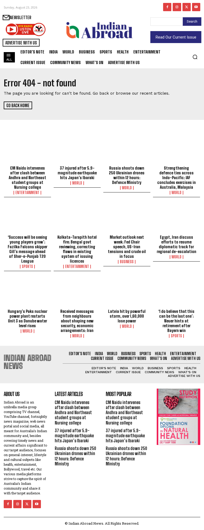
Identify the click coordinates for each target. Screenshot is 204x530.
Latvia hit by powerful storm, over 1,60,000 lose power (127, 316)
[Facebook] (167, 7)
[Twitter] (186, 7)
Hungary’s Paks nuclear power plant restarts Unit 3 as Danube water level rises (27, 318)
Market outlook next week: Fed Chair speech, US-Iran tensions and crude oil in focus (127, 247)
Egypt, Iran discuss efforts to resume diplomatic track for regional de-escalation (176, 244)
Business (127, 262)
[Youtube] (196, 7)
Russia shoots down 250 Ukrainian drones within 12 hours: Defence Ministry (126, 175)
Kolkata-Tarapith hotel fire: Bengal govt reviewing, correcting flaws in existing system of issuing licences (77, 249)
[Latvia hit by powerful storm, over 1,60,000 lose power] (126, 293)
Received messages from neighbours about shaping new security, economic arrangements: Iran (77, 321)
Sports (27, 266)
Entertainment (27, 193)
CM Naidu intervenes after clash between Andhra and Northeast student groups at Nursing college (27, 178)
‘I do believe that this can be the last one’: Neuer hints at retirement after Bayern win (176, 321)
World (77, 183)
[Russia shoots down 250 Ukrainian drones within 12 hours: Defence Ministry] (126, 149)
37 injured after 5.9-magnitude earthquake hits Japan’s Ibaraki (77, 173)
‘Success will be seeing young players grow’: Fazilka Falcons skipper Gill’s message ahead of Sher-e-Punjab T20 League (27, 249)
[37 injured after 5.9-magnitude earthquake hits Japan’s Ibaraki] (77, 149)
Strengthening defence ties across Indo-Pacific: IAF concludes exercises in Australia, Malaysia (176, 178)
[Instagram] (177, 7)
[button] (195, 57)
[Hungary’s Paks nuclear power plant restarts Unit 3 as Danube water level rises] (27, 293)
